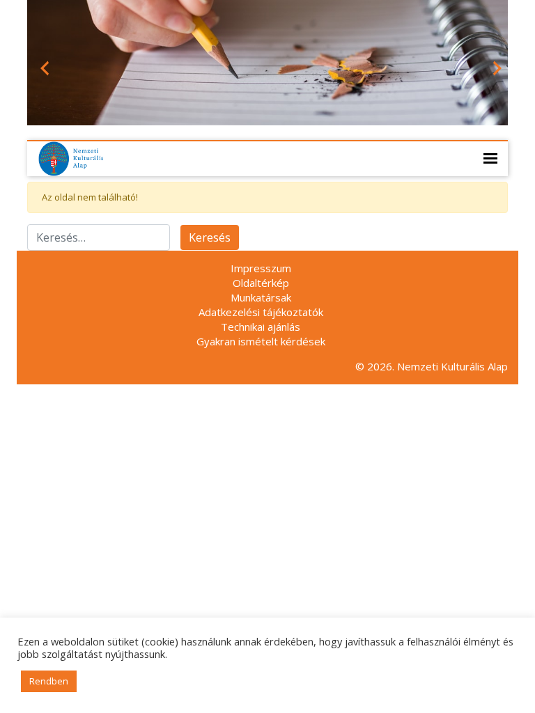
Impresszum (261, 268)
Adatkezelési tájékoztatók (261, 312)
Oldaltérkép (261, 283)
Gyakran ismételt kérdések (260, 341)
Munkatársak (261, 297)
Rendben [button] (48, 681)
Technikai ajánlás (260, 327)
